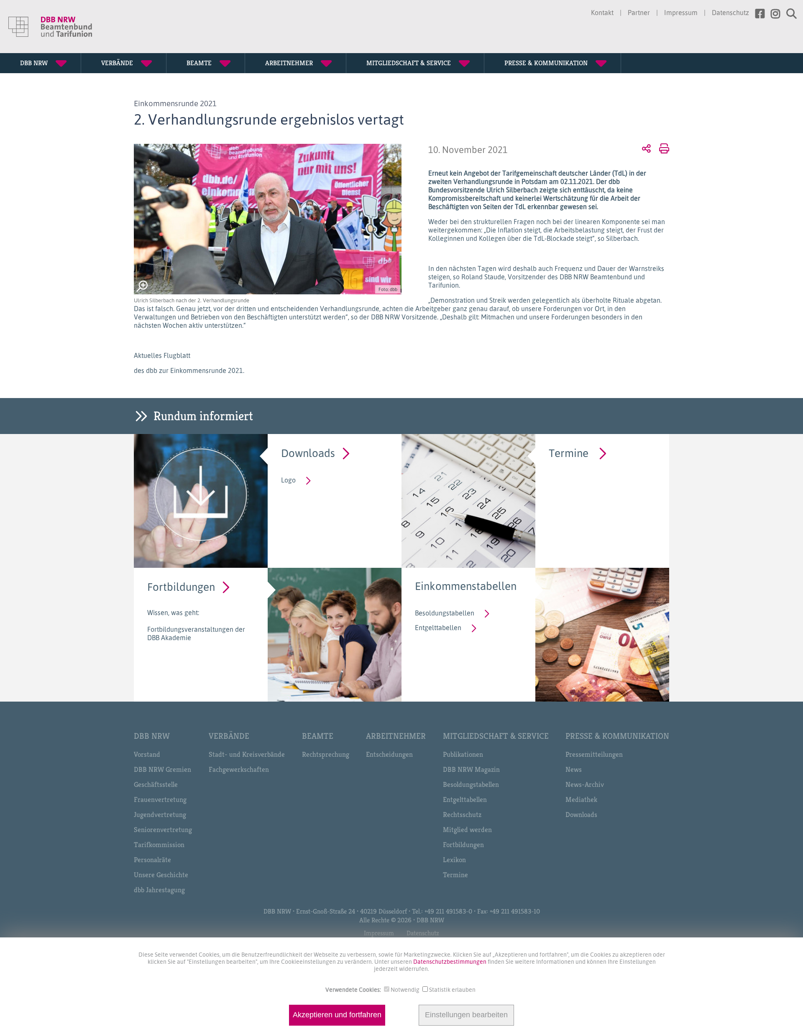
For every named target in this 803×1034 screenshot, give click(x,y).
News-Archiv (584, 784)
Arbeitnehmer (396, 736)
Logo (288, 480)
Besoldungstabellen (444, 613)
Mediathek (581, 799)
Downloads (308, 453)
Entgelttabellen (438, 627)
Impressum (681, 12)
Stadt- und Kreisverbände (247, 754)
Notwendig (405, 989)
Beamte (317, 736)
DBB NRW (152, 736)
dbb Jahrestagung (159, 889)
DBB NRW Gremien (162, 769)
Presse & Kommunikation (617, 736)
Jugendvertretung (160, 814)
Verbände (229, 736)
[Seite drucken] (662, 148)
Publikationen (463, 754)
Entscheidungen (389, 754)
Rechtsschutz (462, 814)
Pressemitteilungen (594, 754)
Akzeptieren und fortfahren (337, 1015)
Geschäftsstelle (156, 784)
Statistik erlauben (452, 989)
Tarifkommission (159, 844)
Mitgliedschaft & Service (496, 736)
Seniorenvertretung (163, 829)
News (573, 769)
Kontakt (602, 12)
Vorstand (147, 754)
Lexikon (454, 859)
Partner (639, 12)
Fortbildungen (181, 586)
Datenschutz (730, 12)
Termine (568, 453)
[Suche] (788, 13)
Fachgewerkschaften (239, 769)
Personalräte (152, 859)
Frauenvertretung (160, 799)
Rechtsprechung (325, 754)
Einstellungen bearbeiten (466, 1015)
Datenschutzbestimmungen (450, 961)
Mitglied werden (467, 829)
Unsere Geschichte (161, 874)
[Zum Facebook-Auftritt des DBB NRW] (757, 13)
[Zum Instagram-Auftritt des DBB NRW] (772, 13)
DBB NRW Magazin (471, 769)
